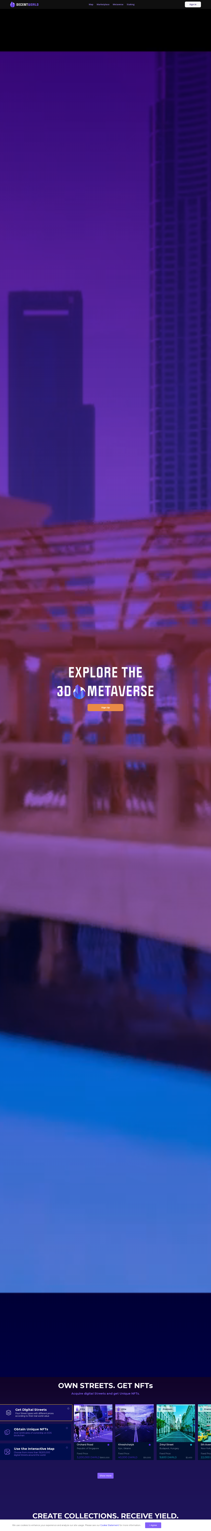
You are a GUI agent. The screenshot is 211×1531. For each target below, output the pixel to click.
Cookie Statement (109, 1525)
